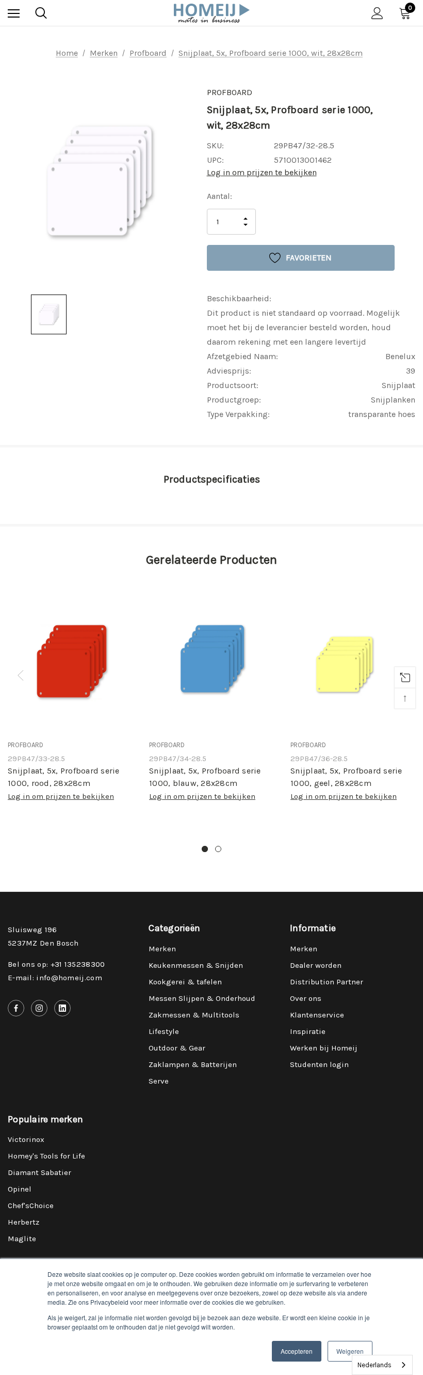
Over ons (305, 998)
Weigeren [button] (350, 1351)
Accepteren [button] (297, 1351)
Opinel (19, 1189)
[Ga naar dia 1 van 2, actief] (205, 849)
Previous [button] (21, 675)
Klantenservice (317, 1014)
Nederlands (374, 1365)
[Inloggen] (377, 13)
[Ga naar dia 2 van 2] (218, 849)
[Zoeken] (41, 13)
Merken (162, 948)
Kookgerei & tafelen (185, 981)
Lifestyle (164, 1031)
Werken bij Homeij (323, 1048)
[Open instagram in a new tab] (39, 1008)
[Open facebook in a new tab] (16, 1008)
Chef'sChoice (31, 1205)
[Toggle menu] (14, 13)
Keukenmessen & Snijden (196, 965)
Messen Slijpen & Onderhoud (202, 998)
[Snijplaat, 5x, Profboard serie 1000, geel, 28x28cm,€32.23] (353, 657)
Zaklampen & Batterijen (193, 1064)
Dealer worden (315, 965)
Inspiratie (308, 1031)
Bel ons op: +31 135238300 (56, 964)
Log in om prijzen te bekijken (262, 172)
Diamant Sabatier (39, 1172)
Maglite (22, 1238)
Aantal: (219, 196)
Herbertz (23, 1222)
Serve (159, 1081)
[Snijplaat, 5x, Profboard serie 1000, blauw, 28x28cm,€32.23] (212, 657)
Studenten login (319, 1064)
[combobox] (382, 1365)
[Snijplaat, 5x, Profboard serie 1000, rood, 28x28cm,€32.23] (71, 657)
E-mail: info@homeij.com (55, 977)
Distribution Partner (326, 981)
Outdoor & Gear (177, 1048)
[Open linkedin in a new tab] (62, 1008)
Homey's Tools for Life (46, 1156)
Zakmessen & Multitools (194, 1014)
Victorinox (26, 1139)
